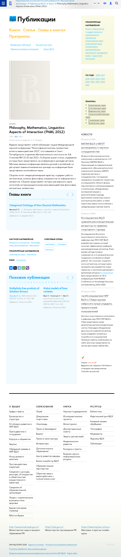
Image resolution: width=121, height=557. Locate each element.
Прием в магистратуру (47, 438)
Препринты (19, 36)
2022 (87, 81)
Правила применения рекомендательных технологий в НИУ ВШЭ (37, 553)
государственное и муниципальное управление (94, 35)
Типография (96, 428)
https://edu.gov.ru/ (54, 527)
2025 (92, 79)
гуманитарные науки (94, 40)
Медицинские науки (97, 111)
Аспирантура (42, 443)
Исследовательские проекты (72, 417)
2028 (98, 75)
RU (95, 3)
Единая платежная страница (17, 509)
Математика (34, 245)
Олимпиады (41, 424)
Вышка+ (39, 433)
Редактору (110, 544)
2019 (103, 81)
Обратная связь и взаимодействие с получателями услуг (45, 476)
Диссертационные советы (72, 430)
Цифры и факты (16, 411)
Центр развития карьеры (48, 456)
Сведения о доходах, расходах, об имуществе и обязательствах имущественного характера (21, 477)
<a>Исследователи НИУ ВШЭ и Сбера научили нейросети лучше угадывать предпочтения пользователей (96, 303)
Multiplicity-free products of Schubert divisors (24, 290)
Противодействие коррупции (18, 465)
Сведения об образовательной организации (17, 490)
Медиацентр (96, 433)
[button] (40, 199)
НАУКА (67, 406)
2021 (92, 81)
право (88, 55)
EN (99, 3)
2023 (102, 79)
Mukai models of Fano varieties (55, 290)
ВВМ (16, 136)
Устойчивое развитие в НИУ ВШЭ (20, 425)
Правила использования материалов (24, 49)
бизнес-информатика (94, 28)
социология (97, 55)
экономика (90, 58)
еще (87, 84)
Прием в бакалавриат (46, 428)
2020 (97, 81)
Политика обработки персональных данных (27, 549)
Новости (86, 134)
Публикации (36, 18)
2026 (87, 79)
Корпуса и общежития (20, 439)
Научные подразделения (75, 411)
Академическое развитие (70, 442)
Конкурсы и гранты (72, 449)
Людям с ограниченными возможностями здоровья (21, 500)
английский (21, 260)
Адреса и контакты (36, 544)
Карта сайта (72, 553)
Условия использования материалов (61, 544)
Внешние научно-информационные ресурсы (71, 456)
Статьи (29, 29)
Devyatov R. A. (15, 296)
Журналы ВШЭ (97, 438)
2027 (103, 75)
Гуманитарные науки (97, 105)
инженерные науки (93, 43)
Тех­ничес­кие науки (96, 123)
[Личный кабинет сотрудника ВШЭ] (110, 3)
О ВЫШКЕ (14, 406)
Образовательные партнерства (44, 467)
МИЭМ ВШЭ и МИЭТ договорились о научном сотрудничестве (95, 147)
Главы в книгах (52, 29)
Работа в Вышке (16, 515)
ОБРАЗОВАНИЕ (44, 406)
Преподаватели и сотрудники (17, 433)
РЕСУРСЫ (96, 406)
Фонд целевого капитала (16, 458)
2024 (97, 79)
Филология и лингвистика (19, 242)
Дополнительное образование (44, 450)
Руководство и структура (16, 417)
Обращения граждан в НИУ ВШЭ (19, 450)
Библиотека (96, 411)
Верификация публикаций (20, 45)
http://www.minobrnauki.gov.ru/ (24, 527)
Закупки (13, 444)
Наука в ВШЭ (48, 49)
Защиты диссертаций (73, 436)
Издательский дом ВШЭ (101, 416)
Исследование (106, 272)
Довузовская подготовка (42, 417)
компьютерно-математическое (92, 48)
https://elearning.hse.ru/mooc (95, 527)
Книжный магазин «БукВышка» (98, 422)
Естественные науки (97, 108)
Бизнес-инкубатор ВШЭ (47, 461)
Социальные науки (96, 120)
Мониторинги (70, 424)
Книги (14, 29)
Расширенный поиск (44, 45)
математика (90, 52)
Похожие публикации (29, 277)
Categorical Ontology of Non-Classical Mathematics (37, 205)
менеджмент (102, 52)
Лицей (39, 411)
